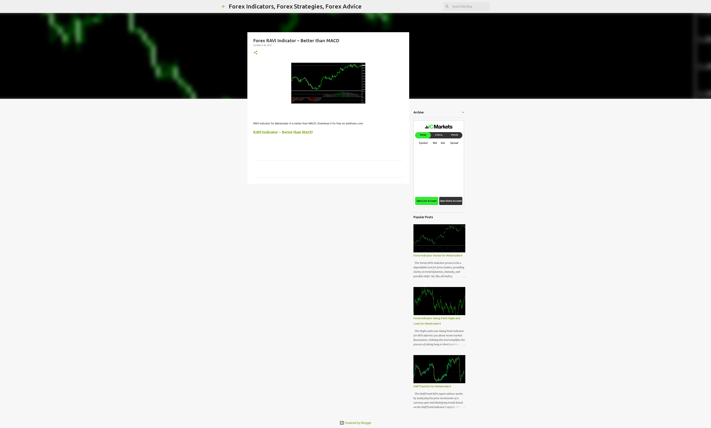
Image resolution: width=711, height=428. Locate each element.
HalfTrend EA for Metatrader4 (432, 386)
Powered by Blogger (357, 422)
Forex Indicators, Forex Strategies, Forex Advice (295, 6)
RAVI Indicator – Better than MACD (283, 132)
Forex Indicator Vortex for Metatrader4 (437, 255)
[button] (255, 52)
